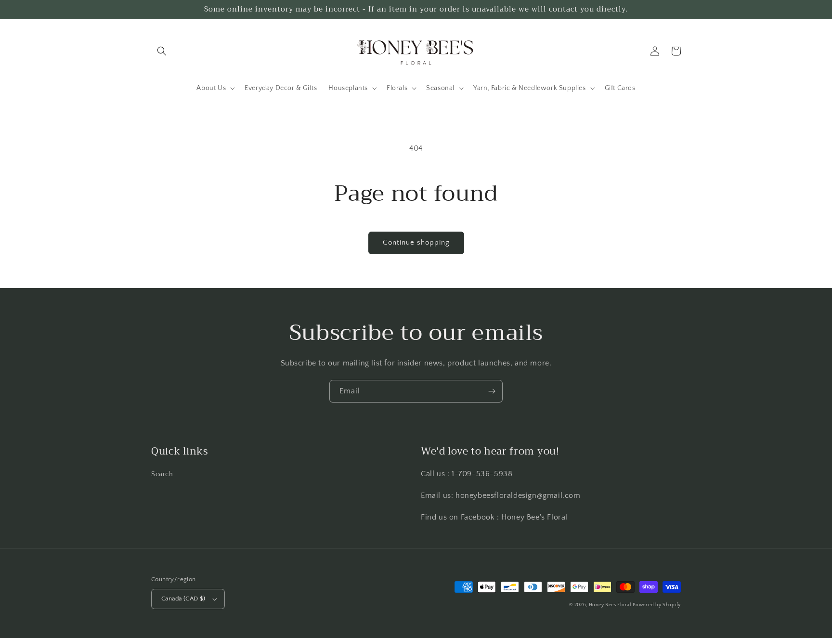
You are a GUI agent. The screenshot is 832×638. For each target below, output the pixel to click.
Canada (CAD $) (183, 598)
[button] (161, 51)
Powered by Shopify (657, 605)
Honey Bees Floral (610, 605)
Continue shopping (416, 242)
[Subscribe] (491, 391)
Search (162, 474)
